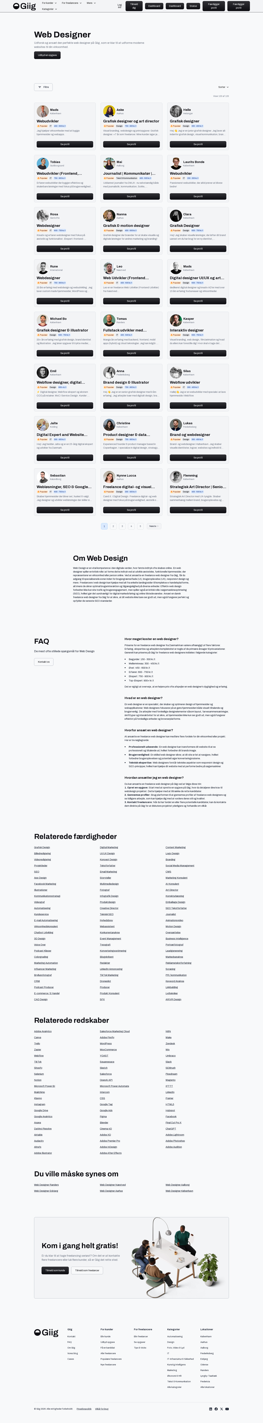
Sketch (103, 1068)
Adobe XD (105, 1135)
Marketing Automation (46, 963)
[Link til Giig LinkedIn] (210, 1409)
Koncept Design (108, 859)
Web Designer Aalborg (178, 1185)
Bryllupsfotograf (43, 975)
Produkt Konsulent (109, 993)
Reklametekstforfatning (178, 963)
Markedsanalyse (174, 957)
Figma (103, 1116)
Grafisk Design (42, 847)
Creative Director (109, 908)
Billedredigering (42, 853)
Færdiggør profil (214, 6)
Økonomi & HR (174, 1376)
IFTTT (169, 1086)
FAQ (69, 1342)
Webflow (39, 1056)
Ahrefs (37, 1147)
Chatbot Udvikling (43, 932)
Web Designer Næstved (113, 1185)
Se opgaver (139, 1342)
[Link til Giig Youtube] (227, 1409)
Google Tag (106, 1104)
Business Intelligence (177, 939)
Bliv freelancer (141, 1336)
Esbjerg (204, 1359)
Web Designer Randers (46, 1185)
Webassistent (107, 926)
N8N (168, 1031)
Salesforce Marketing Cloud (115, 1031)
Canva (37, 1037)
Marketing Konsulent (177, 878)
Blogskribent (107, 957)
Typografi (105, 945)
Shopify (38, 1068)
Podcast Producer (44, 987)
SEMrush (170, 1068)
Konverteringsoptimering (113, 951)
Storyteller (105, 878)
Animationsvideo (174, 920)
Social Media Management (180, 866)
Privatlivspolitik (84, 1409)
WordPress (106, 1043)
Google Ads (106, 1110)
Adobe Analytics (43, 1031)
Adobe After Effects (111, 1153)
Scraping (170, 969)
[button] (49, 3)
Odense (204, 1364)
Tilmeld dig (134, 6)
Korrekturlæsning (175, 896)
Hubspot (170, 1110)
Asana (37, 1123)
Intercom (105, 1092)
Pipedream (171, 1074)
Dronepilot (105, 981)
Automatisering (42, 908)
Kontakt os (44, 662)
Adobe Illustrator (43, 1153)
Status (193, 6)
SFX (102, 999)
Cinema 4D (106, 1129)
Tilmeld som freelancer (87, 1270)
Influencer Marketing (45, 969)
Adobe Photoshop (175, 1141)
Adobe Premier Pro (110, 1141)
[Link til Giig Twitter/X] (221, 1409)
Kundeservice (41, 914)
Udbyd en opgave (47, 55)
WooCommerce (108, 1050)
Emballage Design (175, 902)
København (206, 1336)
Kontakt (71, 1336)
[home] (24, 6)
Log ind (119, 6)
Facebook (171, 1116)
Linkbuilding (172, 987)
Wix (168, 1050)
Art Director (172, 890)
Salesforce (106, 1074)
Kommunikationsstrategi (47, 896)
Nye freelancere (108, 1364)
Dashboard (154, 6)
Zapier (37, 1050)
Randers (204, 1370)
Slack (169, 1062)
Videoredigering (42, 859)
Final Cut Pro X (173, 1123)
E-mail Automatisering (46, 920)
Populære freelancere (111, 1359)
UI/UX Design (107, 853)
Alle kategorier (174, 1387)
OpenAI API (106, 1080)
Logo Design (172, 853)
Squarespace (107, 1062)
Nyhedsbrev (106, 920)
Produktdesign (108, 902)
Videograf (39, 902)
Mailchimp (39, 1092)
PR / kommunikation (176, 975)
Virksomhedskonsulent (46, 926)
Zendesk (170, 1043)
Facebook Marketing (45, 884)
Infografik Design (109, 896)
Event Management (110, 939)
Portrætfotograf (174, 945)
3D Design (39, 939)
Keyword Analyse (175, 981)
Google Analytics (43, 1116)
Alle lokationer (207, 1387)
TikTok (38, 1062)
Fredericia (205, 1381)
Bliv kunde (105, 1336)
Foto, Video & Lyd (175, 1347)
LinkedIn (170, 1092)
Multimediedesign (109, 884)
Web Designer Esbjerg (46, 1191)
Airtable (38, 1135)
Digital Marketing (109, 847)
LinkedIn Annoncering (111, 969)
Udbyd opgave (108, 1342)
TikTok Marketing (109, 975)
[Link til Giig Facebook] (216, 1409)
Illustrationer (40, 890)
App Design (40, 878)
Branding (170, 859)
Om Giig (71, 1347)
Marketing (172, 1370)
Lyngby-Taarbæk (208, 1376)
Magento (170, 1080)
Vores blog (72, 1353)
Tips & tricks (140, 1347)
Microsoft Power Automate (114, 1086)
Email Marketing (108, 872)
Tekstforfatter (107, 866)
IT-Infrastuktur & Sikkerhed (180, 1359)
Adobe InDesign (108, 1147)
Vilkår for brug (102, 1409)
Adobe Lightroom (175, 1135)
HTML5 (170, 1104)
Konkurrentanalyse (110, 932)
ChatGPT (171, 1129)
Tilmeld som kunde (55, 1270)
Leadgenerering (174, 951)
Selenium (39, 1074)
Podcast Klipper (42, 951)
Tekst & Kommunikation (179, 1381)
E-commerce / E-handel (47, 993)
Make (169, 1037)
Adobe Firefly (107, 1037)
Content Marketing (176, 847)
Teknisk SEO (107, 914)
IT (168, 1353)
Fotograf (105, 890)
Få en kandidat (108, 1347)
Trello (37, 1043)
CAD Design (40, 999)
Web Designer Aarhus (111, 1191)
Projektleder (40, 866)
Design (170, 1342)
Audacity (39, 1141)
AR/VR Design (173, 999)
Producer (105, 987)
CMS (168, 872)
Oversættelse (173, 932)
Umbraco (171, 1056)
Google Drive (41, 1110)
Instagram (39, 1104)
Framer (169, 1098)
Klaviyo (38, 1098)
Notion (37, 1080)
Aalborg (204, 1347)
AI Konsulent (172, 884)
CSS (102, 1098)
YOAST (104, 1056)
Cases (70, 1359)
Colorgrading (41, 957)
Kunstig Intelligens (176, 1364)
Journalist (171, 914)
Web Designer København (179, 1191)
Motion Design (173, 926)
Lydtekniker (172, 993)
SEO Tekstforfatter (176, 908)
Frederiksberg (207, 1353)
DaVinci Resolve (43, 1129)
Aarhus (203, 1342)
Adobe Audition (174, 1147)
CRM (37, 981)
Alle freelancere (108, 1353)
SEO (36, 872)
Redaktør (105, 963)
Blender (104, 1123)
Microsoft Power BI (44, 1086)
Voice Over (40, 945)
